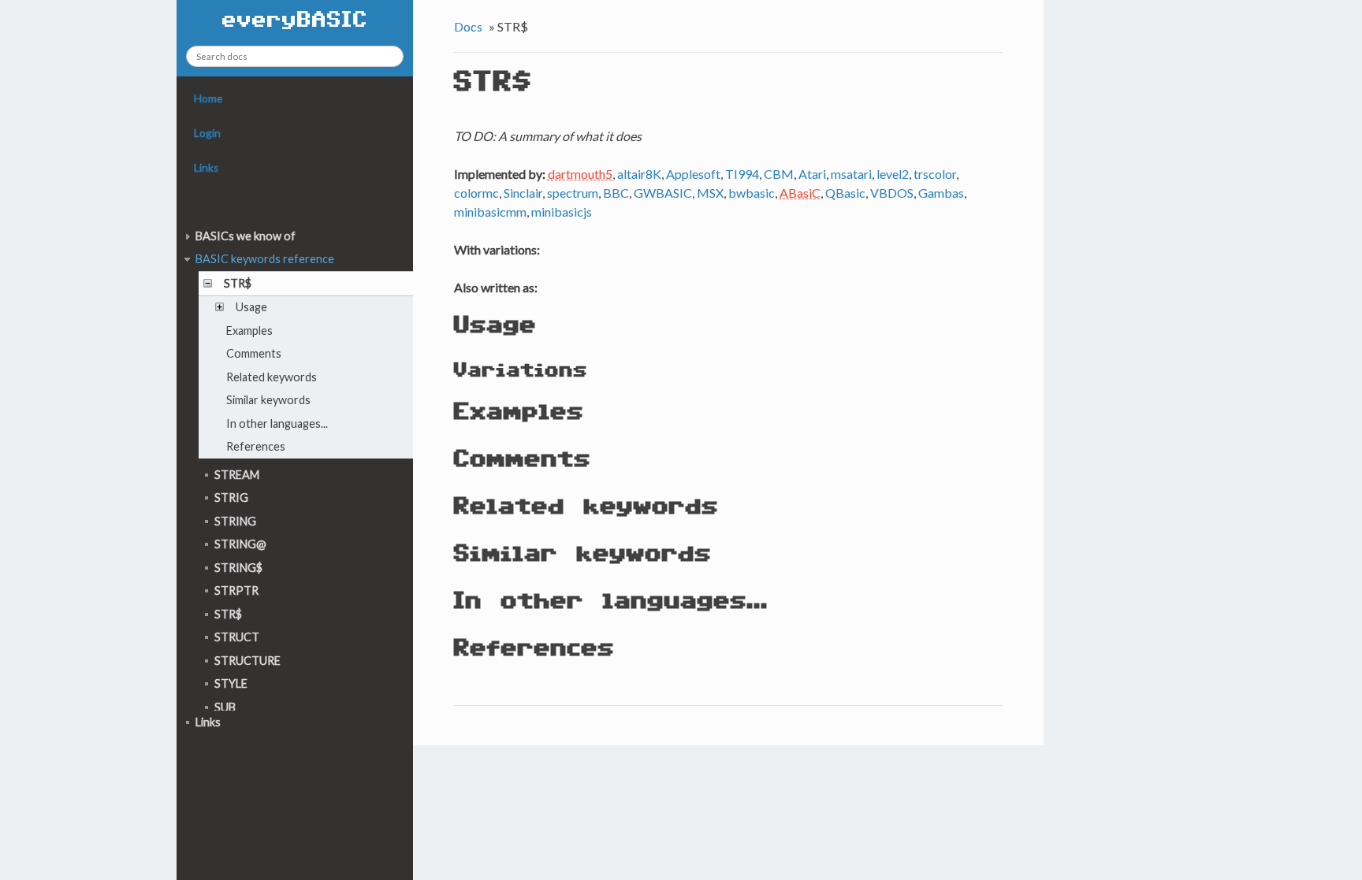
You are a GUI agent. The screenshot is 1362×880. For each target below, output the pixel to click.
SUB (225, 707)
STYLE (230, 683)
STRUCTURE (247, 660)
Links (206, 168)
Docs (468, 26)
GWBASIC (663, 192)
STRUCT (236, 637)
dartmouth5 (580, 173)
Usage (251, 307)
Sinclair (523, 192)
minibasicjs (561, 211)
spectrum (572, 192)
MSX (710, 192)
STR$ (237, 283)
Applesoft (693, 173)
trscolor (935, 173)
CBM (779, 173)
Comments (253, 353)
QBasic (845, 192)
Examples (249, 330)
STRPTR (236, 590)
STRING (235, 521)
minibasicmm (490, 211)
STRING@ (240, 544)
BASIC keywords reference (264, 258)
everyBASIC (295, 20)
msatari (851, 173)
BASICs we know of (245, 236)
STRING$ (238, 567)
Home (208, 98)
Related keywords (271, 377)
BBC (616, 192)
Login (207, 133)
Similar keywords (268, 400)
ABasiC (800, 192)
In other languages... (277, 423)
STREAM (236, 474)
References (255, 446)
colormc (476, 192)
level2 (892, 173)
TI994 (742, 173)
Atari (812, 173)
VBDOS (892, 192)
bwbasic (751, 192)
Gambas (941, 192)
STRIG (231, 497)
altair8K (639, 173)
